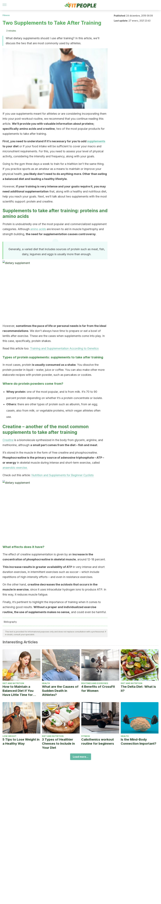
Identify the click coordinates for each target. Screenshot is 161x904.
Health (46, 683)
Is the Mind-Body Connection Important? (138, 741)
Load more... (80, 756)
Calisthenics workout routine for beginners (97, 741)
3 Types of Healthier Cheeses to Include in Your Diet (58, 744)
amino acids (38, 229)
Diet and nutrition (13, 683)
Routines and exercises (94, 683)
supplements (96, 141)
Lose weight (9, 736)
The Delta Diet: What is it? (138, 689)
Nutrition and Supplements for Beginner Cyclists (62, 475)
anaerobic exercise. (15, 467)
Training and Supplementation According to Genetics (64, 348)
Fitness (6, 15)
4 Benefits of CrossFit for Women (98, 689)
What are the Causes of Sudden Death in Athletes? (60, 691)
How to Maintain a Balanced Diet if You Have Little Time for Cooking (18, 691)
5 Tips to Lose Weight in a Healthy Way (21, 741)
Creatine (8, 440)
